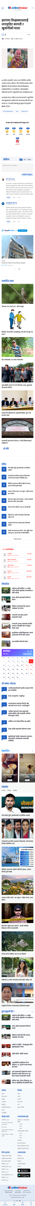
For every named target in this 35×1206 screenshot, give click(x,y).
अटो (18, 1105)
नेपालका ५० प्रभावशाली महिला (23, 1121)
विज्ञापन (19, 1161)
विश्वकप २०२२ (5, 1177)
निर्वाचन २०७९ (5, 1169)
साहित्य (3, 1099)
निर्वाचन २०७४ (5, 1164)
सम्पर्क (19, 1167)
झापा (17, 111)
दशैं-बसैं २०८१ (5, 1180)
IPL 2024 (4, 1127)
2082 (20, 1128)
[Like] (13, 197)
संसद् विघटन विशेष (6, 1161)
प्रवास (3, 1110)
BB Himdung (10, 179)
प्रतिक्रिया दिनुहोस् (27, 174)
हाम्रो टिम (20, 1156)
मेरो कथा (20, 1140)
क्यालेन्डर (6, 651)
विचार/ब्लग (4, 1096)
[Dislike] (18, 197)
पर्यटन (19, 1096)
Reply (8, 197)
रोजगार (19, 1099)
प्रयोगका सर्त (21, 1158)
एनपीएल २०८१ (5, 1120)
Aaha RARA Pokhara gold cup (7, 1131)
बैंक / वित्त (20, 1102)
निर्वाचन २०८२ (5, 1172)
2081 (20, 1126)
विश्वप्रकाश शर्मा (25, 111)
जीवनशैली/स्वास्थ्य (6, 1107)
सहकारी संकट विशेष (6, 1156)
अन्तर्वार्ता (4, 1102)
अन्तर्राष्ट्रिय (4, 1113)
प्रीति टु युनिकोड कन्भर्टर (23, 1146)
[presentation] (15, 269)
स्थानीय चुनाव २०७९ (6, 1167)
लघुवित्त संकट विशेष (6, 1158)
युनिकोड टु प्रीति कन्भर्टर (23, 1148)
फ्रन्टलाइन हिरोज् (21, 1143)
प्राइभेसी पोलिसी (21, 1164)
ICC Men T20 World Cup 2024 (7, 1123)
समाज (3, 1094)
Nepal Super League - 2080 (8, 1135)
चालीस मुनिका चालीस (23, 1131)
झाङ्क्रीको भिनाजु (11, 203)
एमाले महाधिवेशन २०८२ (7, 1175)
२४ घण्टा (3, 790)
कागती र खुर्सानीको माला (8, 111)
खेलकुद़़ (3, 1105)
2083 (20, 1138)
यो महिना (15, 790)
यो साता (9, 790)
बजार (19, 1094)
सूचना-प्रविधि (21, 1107)
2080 (20, 1124)
